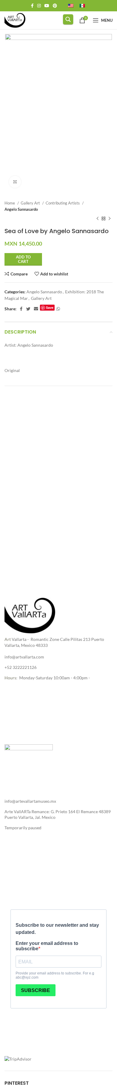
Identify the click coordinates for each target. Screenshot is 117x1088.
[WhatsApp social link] (58, 309)
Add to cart (23, 259)
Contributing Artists (63, 203)
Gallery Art (31, 203)
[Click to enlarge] (15, 182)
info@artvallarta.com (24, 656)
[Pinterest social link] (55, 6)
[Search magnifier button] (68, 19)
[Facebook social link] (32, 6)
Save (49, 307)
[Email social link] (36, 309)
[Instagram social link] (39, 6)
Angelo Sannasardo (21, 209)
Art (7, 639)
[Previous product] (97, 218)
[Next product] (109, 218)
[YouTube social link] (47, 6)
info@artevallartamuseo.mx (30, 801)
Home (10, 203)
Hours (10, 677)
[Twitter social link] (28, 309)
